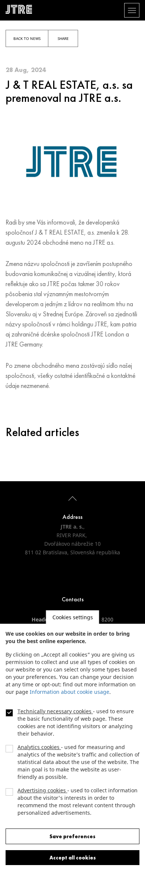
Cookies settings (72, 617)
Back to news (27, 38)
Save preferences (72, 836)
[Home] (22, 9)
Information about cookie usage (69, 691)
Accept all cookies (72, 857)
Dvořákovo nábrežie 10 (72, 543)
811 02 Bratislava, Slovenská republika (72, 552)
